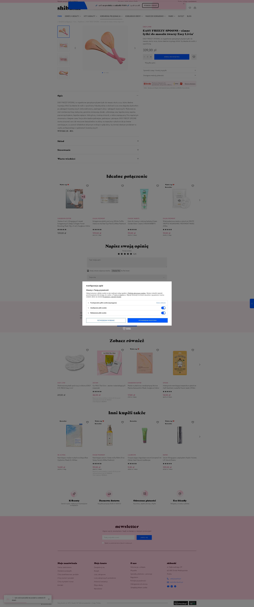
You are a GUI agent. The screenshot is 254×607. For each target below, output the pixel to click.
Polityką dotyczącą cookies (137, 293)
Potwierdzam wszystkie (148, 320)
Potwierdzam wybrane (106, 320)
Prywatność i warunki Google (112, 297)
